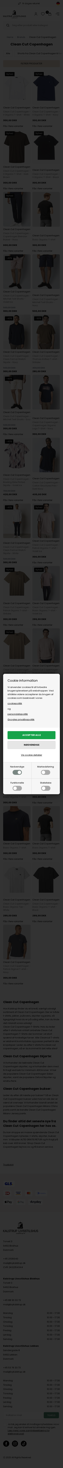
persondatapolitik (18, 714)
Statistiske (45, 782)
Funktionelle (17, 782)
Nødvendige (17, 766)
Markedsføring (45, 766)
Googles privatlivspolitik (21, 719)
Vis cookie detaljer (31, 755)
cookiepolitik (15, 703)
